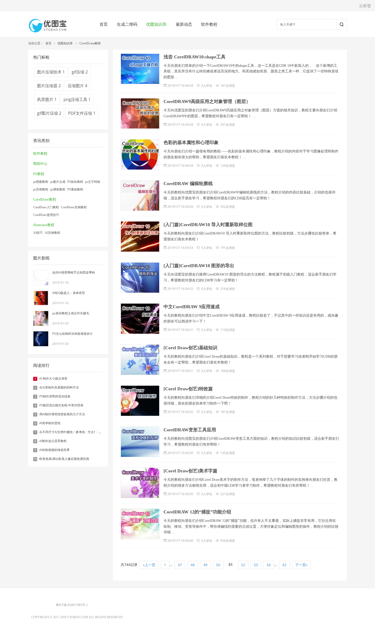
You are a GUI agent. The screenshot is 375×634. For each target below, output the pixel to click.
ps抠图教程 (40, 182)
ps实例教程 (40, 189)
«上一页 (149, 564)
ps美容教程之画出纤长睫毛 (70, 313)
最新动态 (184, 24)
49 (205, 564)
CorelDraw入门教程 (46, 207)
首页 (103, 24)
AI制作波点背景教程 (53, 441)
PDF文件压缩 (81, 113)
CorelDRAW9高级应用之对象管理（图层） (207, 101)
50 (218, 564)
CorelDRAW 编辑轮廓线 (188, 183)
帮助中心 (40, 164)
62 (284, 564)
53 (256, 564)
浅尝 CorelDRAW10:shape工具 (195, 56)
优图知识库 (156, 24)
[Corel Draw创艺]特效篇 (188, 388)
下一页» (301, 564)
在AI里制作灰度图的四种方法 (59, 387)
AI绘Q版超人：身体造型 (68, 293)
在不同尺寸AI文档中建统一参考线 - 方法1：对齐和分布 (76, 432)
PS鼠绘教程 (75, 182)
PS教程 (38, 174)
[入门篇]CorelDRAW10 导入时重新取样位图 (208, 224)
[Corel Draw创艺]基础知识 (190, 347)
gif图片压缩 (49, 113)
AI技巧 (38, 233)
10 (35, 459)
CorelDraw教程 (90, 43)
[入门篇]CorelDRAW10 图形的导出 (199, 265)
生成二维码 (127, 24)
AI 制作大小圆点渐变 (53, 378)
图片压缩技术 (51, 72)
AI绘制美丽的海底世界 (54, 450)
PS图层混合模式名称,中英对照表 (61, 405)
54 (269, 564)
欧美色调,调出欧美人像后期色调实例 (64, 459)
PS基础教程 (75, 189)
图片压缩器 (49, 85)
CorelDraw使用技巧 (46, 215)
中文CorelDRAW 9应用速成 (192, 306)
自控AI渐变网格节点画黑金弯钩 (73, 272)
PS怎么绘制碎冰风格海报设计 (72, 333)
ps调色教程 (57, 189)
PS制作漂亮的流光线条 (54, 396)
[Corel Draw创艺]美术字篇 (190, 470)
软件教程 (209, 24)
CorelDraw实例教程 (74, 207)
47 (180, 564)
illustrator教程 (43, 225)
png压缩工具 (77, 99)
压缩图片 (77, 85)
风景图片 (47, 99)
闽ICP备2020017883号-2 (72, 605)
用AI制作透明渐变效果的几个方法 (62, 414)
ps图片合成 (57, 182)
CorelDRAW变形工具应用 (190, 429)
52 (243, 564)
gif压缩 (80, 72)
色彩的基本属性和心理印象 (191, 142)
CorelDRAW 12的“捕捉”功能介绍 (197, 511)
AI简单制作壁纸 (49, 423)
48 (193, 564)
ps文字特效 (92, 182)
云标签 (365, 5)
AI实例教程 (52, 233)
